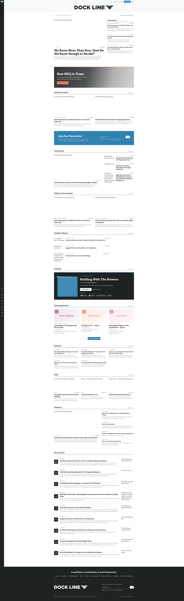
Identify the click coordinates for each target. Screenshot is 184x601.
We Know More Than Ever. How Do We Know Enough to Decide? (79, 52)
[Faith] (2, 303)
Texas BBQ (115, 1)
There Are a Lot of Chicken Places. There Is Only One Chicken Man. (121, 352)
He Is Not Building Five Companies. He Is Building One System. (93, 352)
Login (133, 596)
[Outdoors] (2, 294)
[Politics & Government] (2, 306)
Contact (124, 596)
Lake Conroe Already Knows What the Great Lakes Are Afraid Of (75, 438)
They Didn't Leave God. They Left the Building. (66, 395)
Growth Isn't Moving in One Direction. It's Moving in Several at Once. (83, 530)
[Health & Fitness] (2, 300)
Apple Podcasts (101, 295)
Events (121, 1)
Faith (55, 392)
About (120, 596)
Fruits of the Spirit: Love (89, 394)
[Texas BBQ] (2, 315)
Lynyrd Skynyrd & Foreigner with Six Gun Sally (65, 326)
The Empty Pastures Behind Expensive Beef (93, 362)
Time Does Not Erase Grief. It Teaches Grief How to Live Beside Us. (119, 48)
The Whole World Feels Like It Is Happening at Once (120, 37)
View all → (131, 92)
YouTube (85, 295)
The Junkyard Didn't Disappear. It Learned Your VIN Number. (66, 352)
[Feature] (2, 291)
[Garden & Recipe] (2, 297)
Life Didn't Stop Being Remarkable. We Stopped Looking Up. (123, 167)
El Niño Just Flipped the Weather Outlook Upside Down (118, 433)
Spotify (92, 295)
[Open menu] (133, 2)
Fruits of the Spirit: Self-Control (119, 394)
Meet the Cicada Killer (108, 424)
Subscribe (127, 1)
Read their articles (96, 289)
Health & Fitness (111, 45)
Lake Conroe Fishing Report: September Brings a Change (116, 414)
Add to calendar (60, 333)
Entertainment (74, 576)
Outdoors (56, 435)
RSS (110, 295)
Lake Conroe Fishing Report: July (111, 441)
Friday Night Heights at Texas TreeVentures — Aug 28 (119, 326)
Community (57, 47)
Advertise (129, 596)
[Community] (2, 288)
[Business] (2, 312)
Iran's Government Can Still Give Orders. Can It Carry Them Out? (120, 26)
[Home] (2, 1)
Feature (87, 576)
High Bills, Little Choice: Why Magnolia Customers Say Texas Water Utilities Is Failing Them (124, 177)
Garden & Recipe (95, 576)
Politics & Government (113, 23)
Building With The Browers (99, 279)
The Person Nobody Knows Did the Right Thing (75, 541)
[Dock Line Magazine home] (94, 7)
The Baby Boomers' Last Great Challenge (78, 256)
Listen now (85, 289)
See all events (94, 338)
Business (57, 576)
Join (128, 137)
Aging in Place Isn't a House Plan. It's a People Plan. (81, 248)
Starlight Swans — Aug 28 (90, 325)
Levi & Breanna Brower (91, 282)
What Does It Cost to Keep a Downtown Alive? (65, 363)
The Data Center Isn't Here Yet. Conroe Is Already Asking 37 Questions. (114, 221)
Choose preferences (116, 139)
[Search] (111, 2)
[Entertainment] (2, 309)
